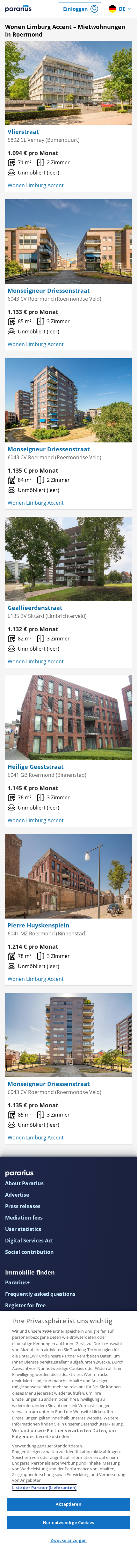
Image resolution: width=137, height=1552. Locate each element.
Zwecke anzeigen (68, 1540)
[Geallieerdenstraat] (68, 559)
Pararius (18, 9)
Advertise (17, 1194)
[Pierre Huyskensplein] (68, 876)
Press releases (22, 1206)
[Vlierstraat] (68, 83)
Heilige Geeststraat (36, 766)
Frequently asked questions (40, 1293)
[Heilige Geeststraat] (68, 717)
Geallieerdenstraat (35, 608)
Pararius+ (17, 1282)
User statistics (23, 1229)
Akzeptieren (68, 1504)
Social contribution (29, 1251)
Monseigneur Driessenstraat (49, 290)
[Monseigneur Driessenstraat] (68, 241)
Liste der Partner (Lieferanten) (44, 1487)
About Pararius (24, 1183)
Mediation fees (24, 1217)
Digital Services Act (29, 1240)
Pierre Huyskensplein (38, 925)
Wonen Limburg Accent (36, 185)
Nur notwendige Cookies (68, 1522)
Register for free (25, 1305)
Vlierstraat (23, 131)
